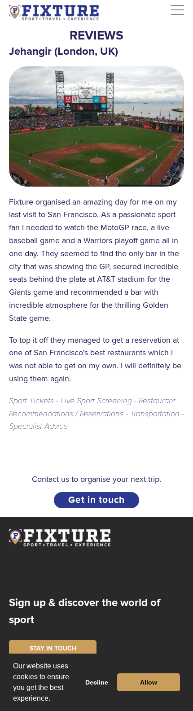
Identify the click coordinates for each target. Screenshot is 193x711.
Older (179, 449)
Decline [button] (96, 682)
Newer (16, 449)
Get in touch (96, 500)
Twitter (74, 572)
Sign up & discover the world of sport (84, 611)
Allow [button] (148, 682)
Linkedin (101, 572)
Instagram (18, 572)
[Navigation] (177, 10)
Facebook (46, 572)
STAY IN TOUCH (53, 648)
